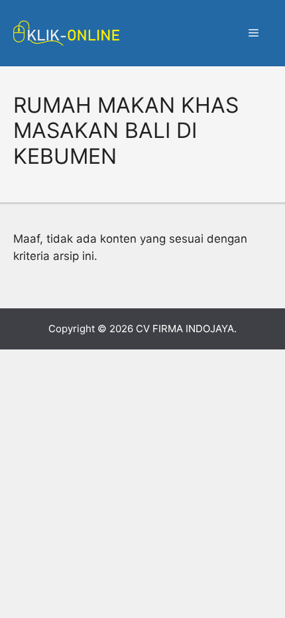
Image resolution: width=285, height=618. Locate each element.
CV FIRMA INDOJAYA (185, 328)
